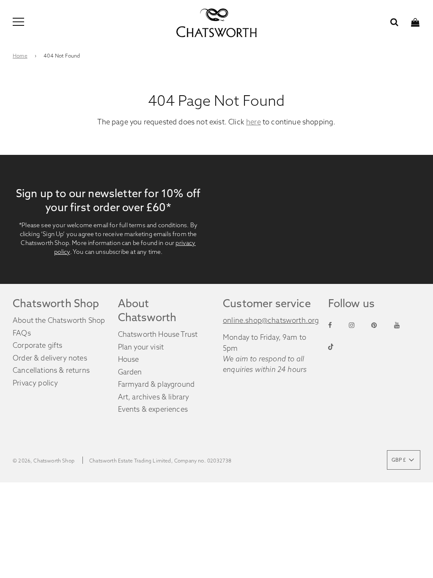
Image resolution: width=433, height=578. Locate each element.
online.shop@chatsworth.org (271, 320)
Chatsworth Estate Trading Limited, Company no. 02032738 (160, 460)
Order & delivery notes (50, 357)
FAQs (22, 332)
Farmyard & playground (156, 384)
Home (20, 55)
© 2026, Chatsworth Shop (43, 460)
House (128, 359)
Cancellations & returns (51, 370)
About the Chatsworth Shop (59, 320)
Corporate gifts (38, 345)
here (253, 121)
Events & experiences (153, 409)
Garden (130, 371)
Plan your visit (141, 346)
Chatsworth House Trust (158, 334)
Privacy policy (35, 382)
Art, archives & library (153, 396)
